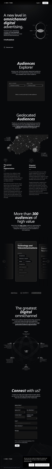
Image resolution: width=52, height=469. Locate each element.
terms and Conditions (27, 441)
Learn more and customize (42, 464)
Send (17, 445)
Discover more (9, 47)
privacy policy (24, 442)
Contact (45, 2)
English (38, 2)
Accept (31, 464)
